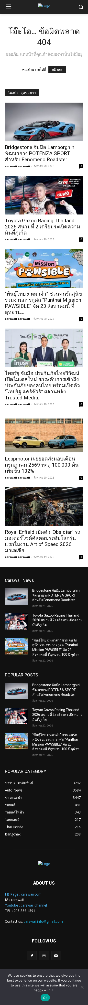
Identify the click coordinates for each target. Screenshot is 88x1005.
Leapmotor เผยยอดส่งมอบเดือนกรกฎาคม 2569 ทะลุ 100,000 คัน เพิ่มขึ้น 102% (41, 465)
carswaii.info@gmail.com (43, 921)
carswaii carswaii (17, 166)
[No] (81, 987)
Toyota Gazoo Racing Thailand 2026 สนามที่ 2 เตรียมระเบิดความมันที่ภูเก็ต (42, 227)
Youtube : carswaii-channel (26, 905)
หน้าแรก (57, 69)
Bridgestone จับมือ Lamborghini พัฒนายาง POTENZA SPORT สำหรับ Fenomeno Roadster (40, 153)
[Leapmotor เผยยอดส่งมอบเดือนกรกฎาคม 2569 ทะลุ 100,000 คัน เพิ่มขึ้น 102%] (44, 433)
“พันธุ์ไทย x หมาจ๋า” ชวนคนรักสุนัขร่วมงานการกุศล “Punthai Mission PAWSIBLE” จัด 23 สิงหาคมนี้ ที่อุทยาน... (43, 303)
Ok (45, 998)
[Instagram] (44, 955)
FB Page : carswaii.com (23, 894)
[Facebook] (32, 955)
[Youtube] (56, 955)
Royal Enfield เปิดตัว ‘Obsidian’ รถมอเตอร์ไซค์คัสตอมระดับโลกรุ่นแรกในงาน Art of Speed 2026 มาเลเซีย (42, 541)
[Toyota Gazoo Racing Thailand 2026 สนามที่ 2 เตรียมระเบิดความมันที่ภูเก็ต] (44, 195)
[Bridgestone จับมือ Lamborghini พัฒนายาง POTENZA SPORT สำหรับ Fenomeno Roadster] (44, 122)
